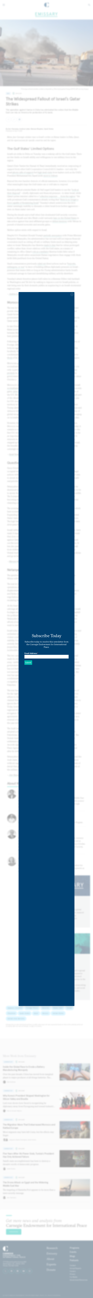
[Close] (71, 294)
